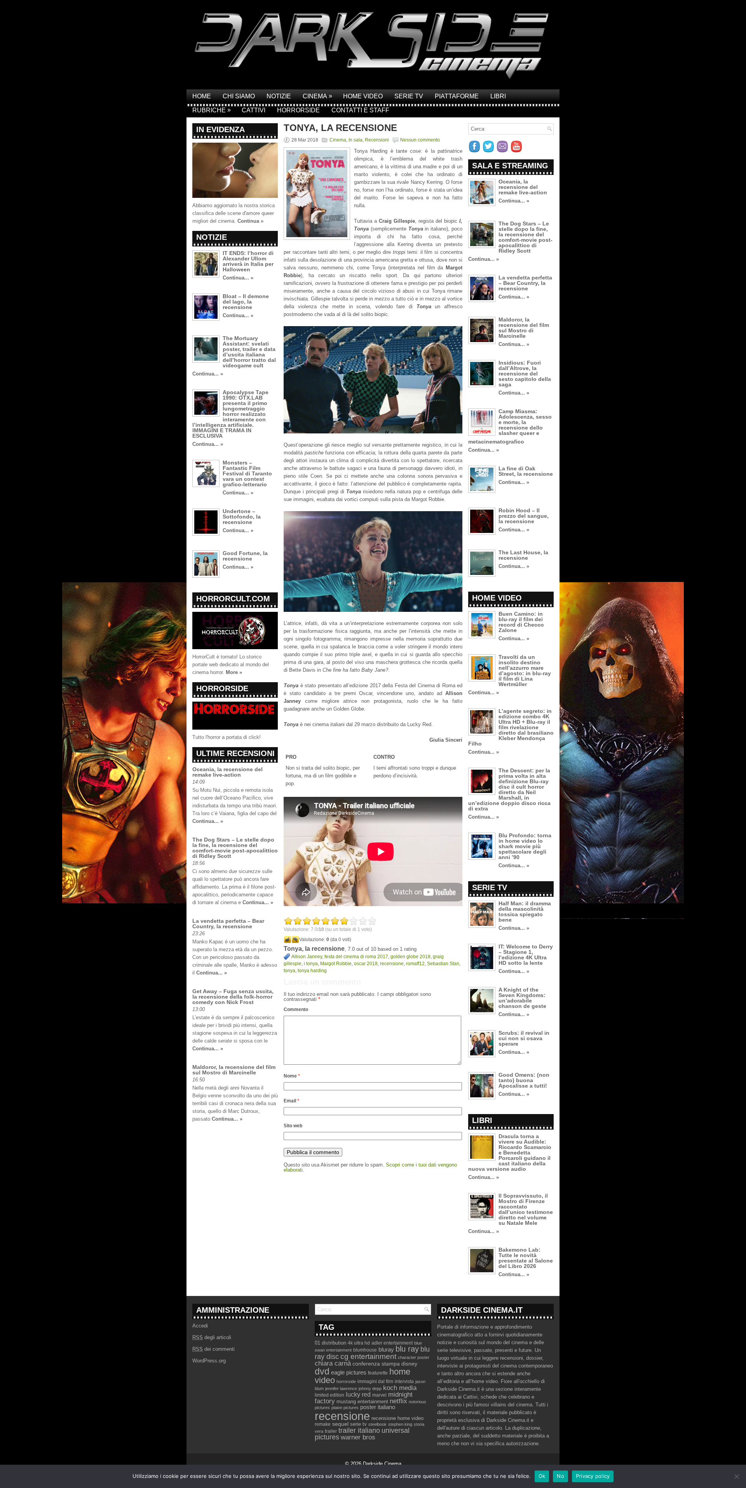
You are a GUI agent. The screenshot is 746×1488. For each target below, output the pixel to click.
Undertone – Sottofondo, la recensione (242, 516)
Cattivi (253, 110)
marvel (379, 1395)
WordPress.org (209, 1361)
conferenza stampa (376, 1364)
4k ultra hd (359, 1343)
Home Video (363, 96)
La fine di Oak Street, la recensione (525, 471)
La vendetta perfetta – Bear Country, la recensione (228, 923)
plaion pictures (345, 1407)
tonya (289, 970)
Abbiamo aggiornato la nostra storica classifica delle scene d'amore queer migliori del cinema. (233, 213)
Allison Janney (306, 956)
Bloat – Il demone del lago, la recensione (246, 301)
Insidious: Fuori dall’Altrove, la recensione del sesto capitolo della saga (524, 374)
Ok (542, 1476)
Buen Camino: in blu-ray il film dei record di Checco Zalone (521, 622)
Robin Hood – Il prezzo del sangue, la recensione (523, 515)
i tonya (311, 963)
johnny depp (370, 1388)
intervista (404, 1381)
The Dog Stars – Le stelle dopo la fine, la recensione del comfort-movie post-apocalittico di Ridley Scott (235, 848)
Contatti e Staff (360, 110)
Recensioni (377, 140)
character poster (413, 1357)
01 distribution (330, 1343)
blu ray (407, 1349)
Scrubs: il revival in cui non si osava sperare (523, 1038)
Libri (498, 96)
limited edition (329, 1395)
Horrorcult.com (233, 598)
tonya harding (312, 970)
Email (291, 1101)
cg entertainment (368, 1356)
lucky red (358, 1394)
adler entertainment (392, 1343)
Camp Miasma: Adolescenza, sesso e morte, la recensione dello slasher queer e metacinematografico (510, 426)
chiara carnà (333, 1363)
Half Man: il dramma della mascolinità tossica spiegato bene (524, 911)
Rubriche (211, 110)
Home (201, 96)
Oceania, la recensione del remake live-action (227, 772)
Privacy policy (593, 1476)
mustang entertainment (362, 1401)
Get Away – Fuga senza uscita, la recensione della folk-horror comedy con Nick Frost (233, 996)
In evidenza (220, 129)
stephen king (400, 1424)
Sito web (293, 1125)
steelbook (377, 1424)
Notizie (279, 96)
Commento (296, 1009)
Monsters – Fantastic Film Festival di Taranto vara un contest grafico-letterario (247, 473)
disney (409, 1364)
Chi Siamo (239, 96)
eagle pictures (348, 1372)
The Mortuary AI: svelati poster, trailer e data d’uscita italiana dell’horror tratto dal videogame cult (249, 352)
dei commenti (213, 1349)
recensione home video (397, 1418)
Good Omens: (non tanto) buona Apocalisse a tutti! (523, 1080)
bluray (386, 1350)
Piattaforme (457, 96)
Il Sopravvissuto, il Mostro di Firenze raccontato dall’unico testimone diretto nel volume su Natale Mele (525, 1209)
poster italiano (377, 1407)
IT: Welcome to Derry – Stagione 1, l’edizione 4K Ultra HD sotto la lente (525, 954)
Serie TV (408, 96)
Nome (292, 1076)
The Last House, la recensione (523, 555)
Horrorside (298, 110)
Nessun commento (420, 140)
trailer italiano (359, 1430)
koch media (400, 1388)
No (560, 1476)
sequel (340, 1424)
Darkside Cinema (382, 1464)
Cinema (317, 96)
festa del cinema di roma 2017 (356, 956)
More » (234, 672)
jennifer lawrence (341, 1388)
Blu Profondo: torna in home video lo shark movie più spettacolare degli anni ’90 (524, 846)
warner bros (358, 1437)
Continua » (250, 221)
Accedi (200, 1326)
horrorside (346, 1381)
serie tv (358, 1424)
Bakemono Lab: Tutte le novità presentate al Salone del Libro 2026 (525, 1258)
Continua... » (238, 278)
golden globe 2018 (410, 956)
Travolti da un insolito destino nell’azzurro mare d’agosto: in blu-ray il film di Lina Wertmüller (524, 670)
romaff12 (415, 963)
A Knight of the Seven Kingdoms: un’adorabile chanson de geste (522, 998)
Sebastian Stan (443, 963)
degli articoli (211, 1337)
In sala (356, 140)
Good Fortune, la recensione (245, 556)
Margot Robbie (336, 963)
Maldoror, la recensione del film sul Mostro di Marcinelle (233, 1070)
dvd (322, 1371)
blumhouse (365, 1350)
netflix (398, 1401)
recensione (392, 963)
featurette (378, 1373)
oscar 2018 (366, 963)
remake (323, 1424)
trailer (331, 1431)
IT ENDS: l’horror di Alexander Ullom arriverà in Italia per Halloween (248, 261)
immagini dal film (375, 1381)
